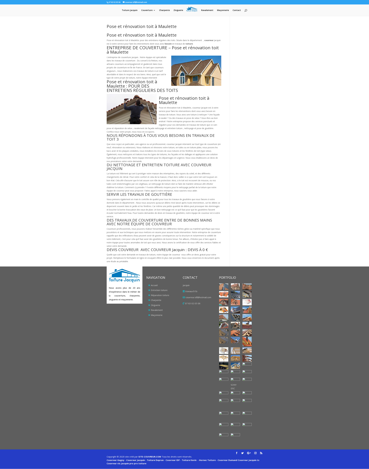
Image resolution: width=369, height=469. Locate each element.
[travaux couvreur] (235, 325)
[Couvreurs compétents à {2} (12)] (235, 436)
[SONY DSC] (235, 380)
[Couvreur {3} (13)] (235, 317)
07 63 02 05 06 (192, 303)
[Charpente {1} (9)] (235, 373)
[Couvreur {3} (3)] (223, 294)
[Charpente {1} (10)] (247, 373)
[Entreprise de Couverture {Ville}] (223, 394)
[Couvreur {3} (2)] (247, 286)
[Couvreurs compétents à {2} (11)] (223, 436)
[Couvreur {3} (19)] (223, 332)
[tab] (164, 138)
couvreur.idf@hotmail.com (198, 297)
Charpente (164, 10)
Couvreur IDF (173, 460)
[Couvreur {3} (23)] (235, 340)
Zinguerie (178, 10)
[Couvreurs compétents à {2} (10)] (247, 426)
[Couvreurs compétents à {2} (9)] (235, 426)
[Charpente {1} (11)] (223, 381)
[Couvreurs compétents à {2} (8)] (223, 427)
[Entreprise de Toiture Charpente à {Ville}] (235, 394)
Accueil (154, 285)
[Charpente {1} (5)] (223, 366)
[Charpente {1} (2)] (223, 358)
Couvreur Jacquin (135, 460)
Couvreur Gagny (115, 460)
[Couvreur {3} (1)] (223, 286)
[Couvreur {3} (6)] (223, 302)
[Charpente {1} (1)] (223, 350)
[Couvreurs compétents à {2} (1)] (247, 394)
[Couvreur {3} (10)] (235, 310)
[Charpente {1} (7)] (247, 366)
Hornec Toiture (207, 460)
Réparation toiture (160, 295)
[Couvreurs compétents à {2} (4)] (247, 405)
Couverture (147, 10)
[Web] (247, 302)
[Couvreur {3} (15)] (223, 325)
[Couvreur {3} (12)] (223, 317)
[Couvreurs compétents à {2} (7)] (247, 415)
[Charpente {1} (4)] (247, 358)
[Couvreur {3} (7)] (235, 302)
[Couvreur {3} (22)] (223, 340)
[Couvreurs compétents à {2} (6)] (235, 417)
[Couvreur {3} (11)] (247, 310)
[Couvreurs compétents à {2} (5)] (223, 415)
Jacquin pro (126, 463)
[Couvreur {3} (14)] (247, 317)
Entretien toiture (159, 290)
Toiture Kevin (189, 460)
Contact (237, 10)
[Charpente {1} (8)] (223, 373)
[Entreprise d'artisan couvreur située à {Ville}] (247, 341)
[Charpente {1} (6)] (235, 366)
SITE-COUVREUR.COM (149, 456)
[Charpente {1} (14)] (247, 381)
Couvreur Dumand (227, 460)
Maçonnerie (223, 10)
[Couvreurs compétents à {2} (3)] (235, 402)
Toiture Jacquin (130, 10)
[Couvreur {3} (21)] (247, 332)
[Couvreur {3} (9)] (223, 310)
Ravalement (207, 10)
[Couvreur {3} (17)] (247, 325)
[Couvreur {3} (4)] (235, 294)
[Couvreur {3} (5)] (247, 294)
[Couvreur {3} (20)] (235, 332)
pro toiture (140, 463)
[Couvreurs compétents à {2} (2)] (223, 402)
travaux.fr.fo (191, 291)
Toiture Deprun (155, 460)
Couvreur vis (113, 463)
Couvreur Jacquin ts (248, 460)
